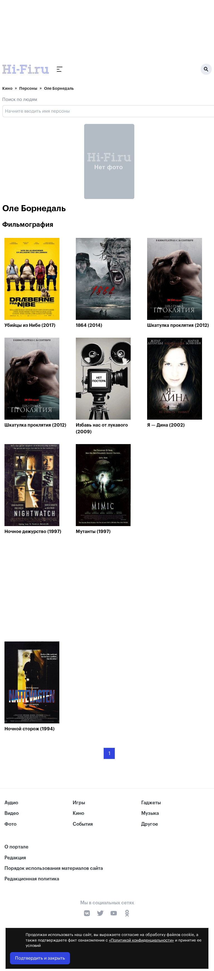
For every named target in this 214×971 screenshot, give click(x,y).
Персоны (28, 88)
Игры (79, 802)
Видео (11, 813)
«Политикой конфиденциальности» (141, 940)
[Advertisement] (109, 589)
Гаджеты (151, 802)
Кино (7, 88)
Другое (149, 824)
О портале (16, 847)
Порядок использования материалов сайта (53, 868)
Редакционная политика (31, 879)
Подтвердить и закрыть (40, 958)
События (83, 824)
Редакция (15, 857)
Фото (10, 824)
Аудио (11, 802)
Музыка (150, 813)
